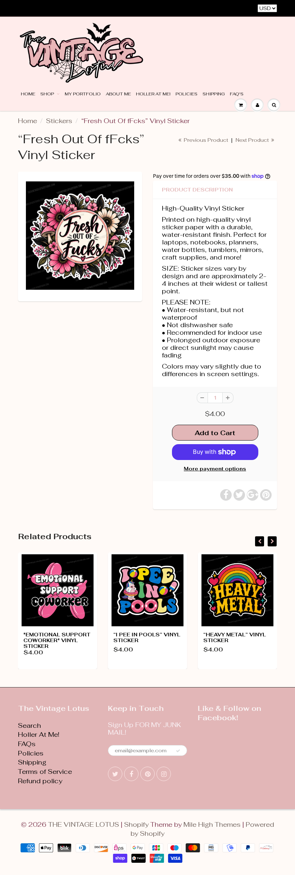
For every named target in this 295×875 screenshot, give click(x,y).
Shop (47, 94)
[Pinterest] (147, 774)
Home (28, 94)
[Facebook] (131, 774)
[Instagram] (163, 774)
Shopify (136, 824)
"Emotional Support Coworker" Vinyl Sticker (56, 640)
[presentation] (259, 541)
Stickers (59, 121)
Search (29, 725)
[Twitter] (115, 774)
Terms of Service (45, 771)
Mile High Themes (212, 824)
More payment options (215, 468)
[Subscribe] (178, 751)
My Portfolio (83, 94)
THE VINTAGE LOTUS (83, 824)
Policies (187, 94)
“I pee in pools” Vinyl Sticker (146, 637)
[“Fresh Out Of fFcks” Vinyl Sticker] (80, 235)
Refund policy (40, 781)
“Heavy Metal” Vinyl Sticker (234, 637)
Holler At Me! (153, 94)
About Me (118, 94)
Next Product (253, 140)
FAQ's (237, 94)
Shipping (214, 94)
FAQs (27, 744)
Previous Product (205, 140)
